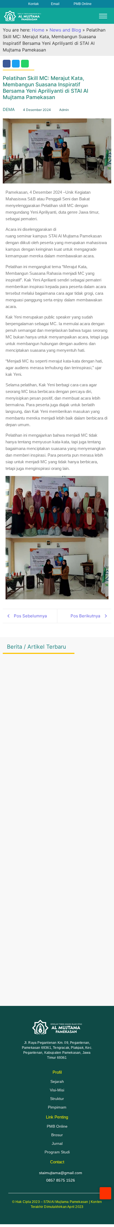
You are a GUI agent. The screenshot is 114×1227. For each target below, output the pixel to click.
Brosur (57, 1135)
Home (38, 30)
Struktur (57, 1098)
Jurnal (57, 1143)
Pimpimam (57, 1107)
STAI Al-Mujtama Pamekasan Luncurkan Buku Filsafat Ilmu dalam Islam (54, 983)
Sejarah (57, 1081)
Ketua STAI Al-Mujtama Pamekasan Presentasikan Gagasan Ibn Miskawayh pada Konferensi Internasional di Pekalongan (53, 877)
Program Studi (57, 1152)
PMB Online (83, 4)
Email (55, 4)
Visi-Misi (57, 1090)
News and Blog (65, 30)
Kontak (33, 4)
